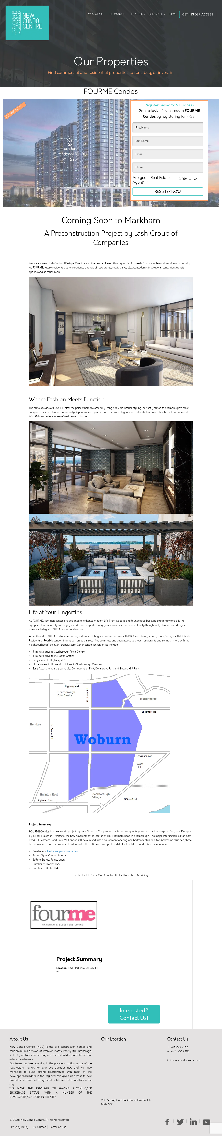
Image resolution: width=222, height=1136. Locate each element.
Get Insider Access (197, 14)
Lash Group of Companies (62, 851)
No (195, 179)
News (172, 14)
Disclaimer (39, 1127)
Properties (136, 14)
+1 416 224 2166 (177, 1047)
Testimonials (116, 14)
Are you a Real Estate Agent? (151, 180)
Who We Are (95, 14)
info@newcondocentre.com (183, 1060)
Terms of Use (58, 1127)
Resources (156, 14)
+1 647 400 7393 (178, 1051)
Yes (184, 179)
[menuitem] (96, 14)
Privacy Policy (19, 1127)
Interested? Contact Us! (134, 1014)
